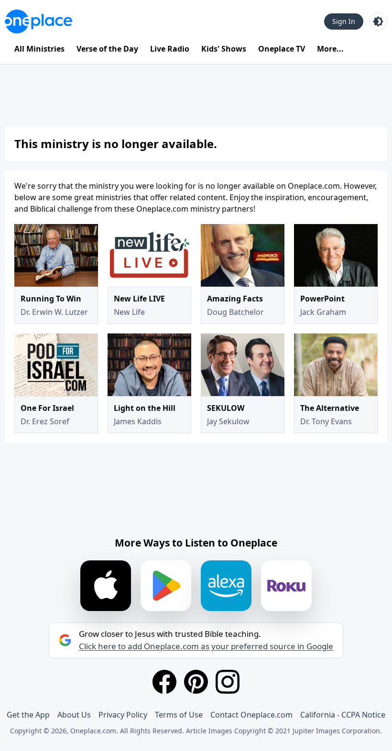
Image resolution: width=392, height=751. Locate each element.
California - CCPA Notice (342, 714)
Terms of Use (179, 714)
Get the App (28, 714)
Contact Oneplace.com (251, 714)
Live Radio (169, 48)
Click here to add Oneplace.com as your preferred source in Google (206, 646)
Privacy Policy (122, 714)
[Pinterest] (196, 682)
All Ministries (39, 48)
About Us (74, 714)
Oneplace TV (281, 48)
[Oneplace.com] (38, 21)
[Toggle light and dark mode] (378, 21)
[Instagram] (228, 682)
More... (330, 48)
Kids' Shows (223, 48)
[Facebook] (164, 682)
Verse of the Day (107, 48)
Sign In (343, 21)
